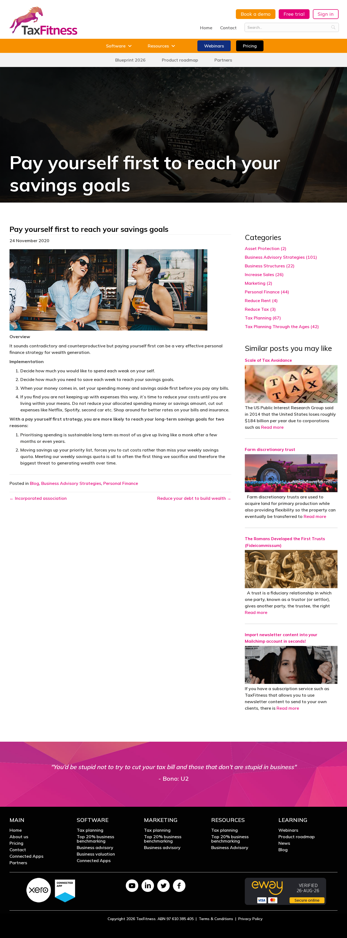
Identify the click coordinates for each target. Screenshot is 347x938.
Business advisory (95, 847)
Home (206, 27)
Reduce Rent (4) (261, 300)
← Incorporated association (38, 498)
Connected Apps (26, 856)
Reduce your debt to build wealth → (194, 498)
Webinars (288, 830)
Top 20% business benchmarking (95, 839)
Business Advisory (229, 847)
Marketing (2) (258, 283)
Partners (18, 862)
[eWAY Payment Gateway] (285, 891)
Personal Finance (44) (267, 291)
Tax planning (90, 830)
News (284, 843)
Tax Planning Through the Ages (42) (282, 326)
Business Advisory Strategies (71, 483)
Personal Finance (120, 483)
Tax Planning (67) (263, 318)
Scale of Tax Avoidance (268, 360)
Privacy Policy (250, 918)
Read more (272, 427)
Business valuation (96, 854)
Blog (34, 483)
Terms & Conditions (216, 918)
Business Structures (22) (269, 265)
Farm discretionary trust (270, 449)
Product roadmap (296, 836)
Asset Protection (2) (265, 248)
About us (18, 836)
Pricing (16, 843)
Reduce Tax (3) (260, 309)
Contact (228, 27)
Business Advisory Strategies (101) (281, 257)
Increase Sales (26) (264, 274)
